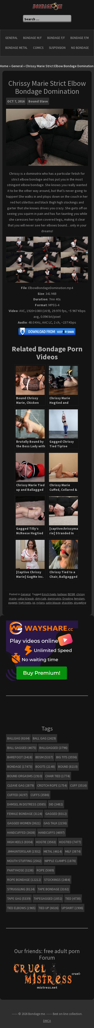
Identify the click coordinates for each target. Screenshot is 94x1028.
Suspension (57, 48)
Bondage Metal (16, 48)
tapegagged (48, 898)
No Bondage (80, 48)
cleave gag (20, 785)
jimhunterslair (23, 851)
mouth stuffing (24, 861)
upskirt (72, 908)
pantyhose (20, 870)
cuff (78, 785)
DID (56, 804)
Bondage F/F (56, 38)
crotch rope (52, 785)
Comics (38, 48)
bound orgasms (24, 776)
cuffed (17, 795)
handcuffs (51, 832)
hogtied (70, 842)
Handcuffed (21, 832)
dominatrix (54, 598)
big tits (66, 757)
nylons (40, 602)
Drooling (67, 598)
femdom (79, 598)
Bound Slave (38, 101)
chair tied (57, 776)
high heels (25, 602)
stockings (57, 879)
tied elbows (21, 908)
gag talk (55, 823)
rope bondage (24, 879)
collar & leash (26, 598)
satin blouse (53, 602)
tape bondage (53, 889)
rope (45, 870)
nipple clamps (60, 861)
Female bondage (24, 813)
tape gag (19, 898)
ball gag (44, 738)
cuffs (40, 795)
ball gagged (21, 748)
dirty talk (40, 598)
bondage (19, 766)
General (11, 38)
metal (53, 851)
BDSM (71, 594)
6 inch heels (49, 594)
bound (68, 766)
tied (73, 898)
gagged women (23, 823)
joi (33, 602)
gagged (12, 602)
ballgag (62, 594)
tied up (49, 908)
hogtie (46, 842)
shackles (67, 602)
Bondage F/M (79, 38)
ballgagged (53, 748)
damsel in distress (26, 804)
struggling (80, 602)
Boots (45, 766)
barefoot (19, 757)
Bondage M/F (32, 38)
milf (73, 851)
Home (4, 66)
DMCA (47, 1021)
